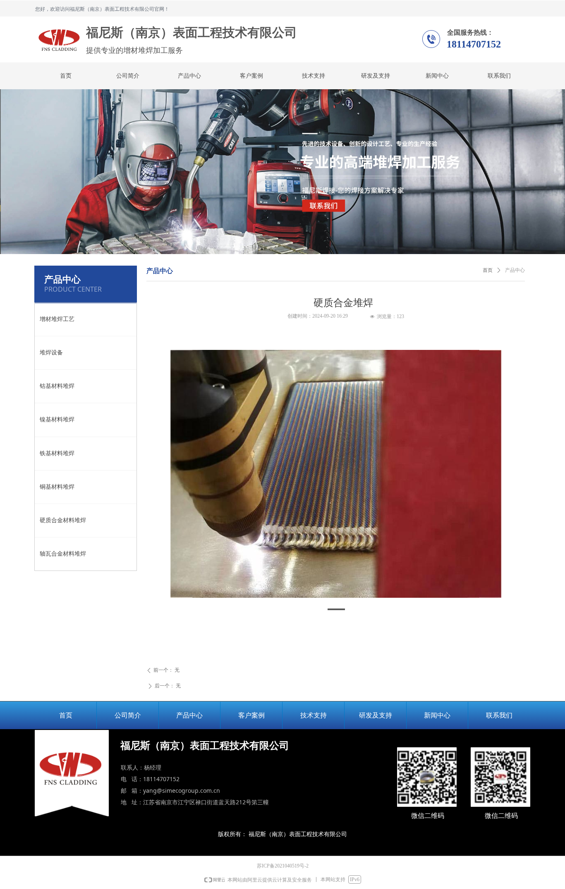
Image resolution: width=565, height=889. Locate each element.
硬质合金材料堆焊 (63, 520)
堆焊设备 (51, 352)
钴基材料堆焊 (57, 386)
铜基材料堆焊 (57, 487)
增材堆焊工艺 (57, 319)
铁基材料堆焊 (57, 453)
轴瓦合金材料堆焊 (63, 554)
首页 (488, 270)
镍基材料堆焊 (57, 419)
